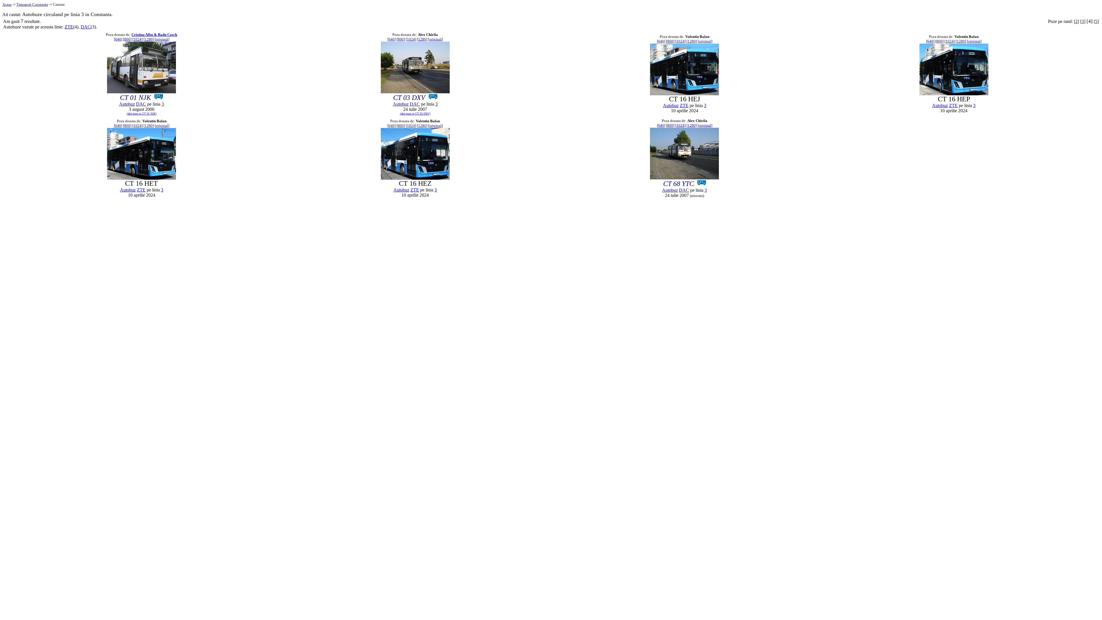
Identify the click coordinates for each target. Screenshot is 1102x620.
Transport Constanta (32, 4)
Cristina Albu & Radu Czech (154, 34)
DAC (86, 26)
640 (118, 39)
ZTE (69, 26)
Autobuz (127, 104)
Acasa (6, 4)
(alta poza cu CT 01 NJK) (141, 113)
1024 (137, 39)
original (162, 39)
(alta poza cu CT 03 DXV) (415, 113)
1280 (149, 39)
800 (127, 39)
